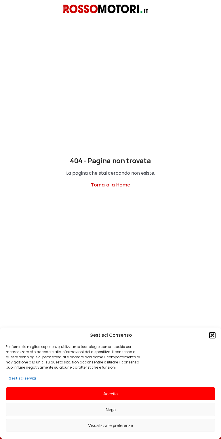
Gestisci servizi (22, 378)
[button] (212, 335)
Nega (111, 409)
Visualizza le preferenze (110, 425)
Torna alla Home (110, 185)
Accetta (110, 393)
